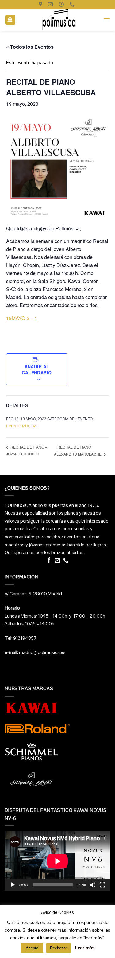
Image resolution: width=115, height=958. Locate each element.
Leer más (84, 947)
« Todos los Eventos (30, 46)
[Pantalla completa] (102, 885)
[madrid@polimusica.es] (51, 4)
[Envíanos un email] (57, 561)
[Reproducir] (13, 885)
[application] (57, 861)
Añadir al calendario (37, 369)
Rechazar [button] (58, 948)
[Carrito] (10, 20)
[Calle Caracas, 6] (41, 4)
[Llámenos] (66, 561)
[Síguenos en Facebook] (49, 561)
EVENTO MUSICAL (22, 425)
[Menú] (106, 19)
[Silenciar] (93, 885)
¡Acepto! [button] (32, 948)
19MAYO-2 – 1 (21, 318)
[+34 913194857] (73, 4)
